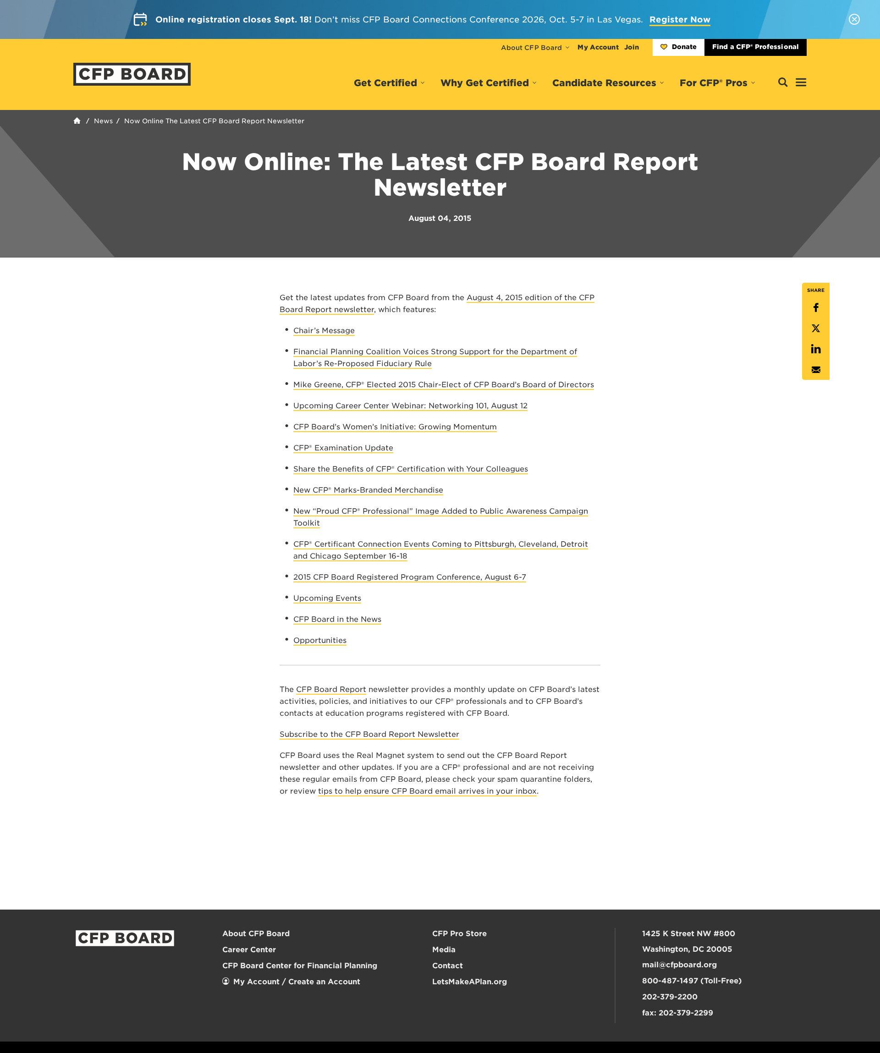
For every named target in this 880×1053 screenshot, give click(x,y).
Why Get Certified (484, 82)
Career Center (249, 949)
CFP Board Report (331, 689)
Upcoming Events (327, 598)
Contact (447, 965)
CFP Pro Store (459, 933)
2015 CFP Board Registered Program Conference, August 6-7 (409, 577)
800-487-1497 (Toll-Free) (692, 980)
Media (444, 949)
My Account (598, 47)
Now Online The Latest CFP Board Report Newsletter (214, 121)
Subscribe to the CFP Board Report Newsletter (369, 734)
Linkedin (816, 349)
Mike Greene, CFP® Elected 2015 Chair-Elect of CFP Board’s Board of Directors (443, 384)
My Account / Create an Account (296, 981)
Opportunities (319, 640)
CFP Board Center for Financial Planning (299, 965)
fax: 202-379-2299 (677, 1013)
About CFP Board (531, 47)
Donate (684, 46)
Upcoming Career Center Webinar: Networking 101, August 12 (410, 405)
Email (816, 369)
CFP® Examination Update (343, 448)
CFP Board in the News (337, 619)
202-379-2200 (670, 997)
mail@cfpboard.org (679, 964)
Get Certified (385, 82)
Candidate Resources (604, 82)
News (103, 121)
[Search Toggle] (782, 82)
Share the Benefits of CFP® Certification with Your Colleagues (410, 469)
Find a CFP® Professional (755, 46)
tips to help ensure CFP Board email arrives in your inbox (427, 791)
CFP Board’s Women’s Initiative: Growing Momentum (395, 426)
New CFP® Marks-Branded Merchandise (368, 490)
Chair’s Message (324, 330)
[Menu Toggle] (801, 83)
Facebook (816, 307)
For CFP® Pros (714, 82)
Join (631, 47)
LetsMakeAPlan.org (469, 981)
